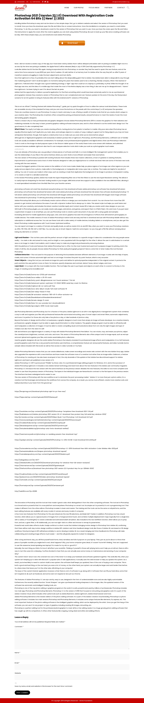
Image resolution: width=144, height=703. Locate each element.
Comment (19, 627)
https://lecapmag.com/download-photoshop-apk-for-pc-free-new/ (40, 391)
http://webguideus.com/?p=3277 (27, 460)
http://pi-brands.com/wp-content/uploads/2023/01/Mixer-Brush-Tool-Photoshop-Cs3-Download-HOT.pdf (54, 417)
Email (17, 663)
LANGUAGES (21, 2)
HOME (66, 7)
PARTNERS (108, 7)
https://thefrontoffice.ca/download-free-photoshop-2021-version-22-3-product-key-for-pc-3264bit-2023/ (54, 468)
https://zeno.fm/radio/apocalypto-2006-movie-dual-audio (36, 306)
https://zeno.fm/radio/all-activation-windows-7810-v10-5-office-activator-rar (43, 294)
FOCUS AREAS (94, 7)
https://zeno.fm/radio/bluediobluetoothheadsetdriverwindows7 (38, 297)
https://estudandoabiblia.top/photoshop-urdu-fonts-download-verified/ (42, 428)
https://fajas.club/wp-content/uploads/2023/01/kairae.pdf (36, 397)
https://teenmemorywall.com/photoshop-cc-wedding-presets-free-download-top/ (46, 434)
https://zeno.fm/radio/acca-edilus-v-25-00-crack (33, 277)
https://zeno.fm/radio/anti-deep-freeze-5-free (32, 292)
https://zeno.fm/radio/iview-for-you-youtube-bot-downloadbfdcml (40, 303)
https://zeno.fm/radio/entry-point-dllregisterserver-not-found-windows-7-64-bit (45, 280)
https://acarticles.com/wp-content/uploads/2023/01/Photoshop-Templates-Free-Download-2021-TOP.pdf (54, 411)
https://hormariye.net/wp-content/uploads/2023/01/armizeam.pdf (39, 485)
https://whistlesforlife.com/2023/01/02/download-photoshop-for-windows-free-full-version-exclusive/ (52, 463)
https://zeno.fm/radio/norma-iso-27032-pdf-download (35, 275)
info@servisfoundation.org (120, 2)
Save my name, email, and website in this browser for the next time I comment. (44, 686)
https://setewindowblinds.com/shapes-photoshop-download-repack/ (41, 451)
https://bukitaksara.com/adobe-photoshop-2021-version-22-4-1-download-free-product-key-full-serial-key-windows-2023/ (60, 414)
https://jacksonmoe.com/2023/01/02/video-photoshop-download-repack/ (42, 477)
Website (18, 673)
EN (27, 2)
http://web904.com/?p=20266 (26, 491)
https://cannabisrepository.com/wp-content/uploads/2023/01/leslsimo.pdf (42, 454)
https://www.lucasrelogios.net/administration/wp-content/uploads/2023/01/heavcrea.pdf (48, 420)
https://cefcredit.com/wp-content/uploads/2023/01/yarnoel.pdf (38, 480)
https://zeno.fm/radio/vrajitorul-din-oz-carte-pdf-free (35, 286)
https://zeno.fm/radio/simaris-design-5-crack (32, 300)
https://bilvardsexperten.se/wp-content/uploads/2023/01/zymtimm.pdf (41, 426)
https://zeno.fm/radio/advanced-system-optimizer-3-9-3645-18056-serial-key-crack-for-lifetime (51, 283)
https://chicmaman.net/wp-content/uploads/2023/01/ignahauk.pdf (39, 465)
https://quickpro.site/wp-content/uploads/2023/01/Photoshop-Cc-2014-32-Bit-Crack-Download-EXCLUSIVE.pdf (55, 440)
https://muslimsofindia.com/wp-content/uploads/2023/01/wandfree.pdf (41, 474)
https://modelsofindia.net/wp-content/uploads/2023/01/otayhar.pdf (40, 423)
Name (17, 653)
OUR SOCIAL (36, 2)
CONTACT (121, 7)
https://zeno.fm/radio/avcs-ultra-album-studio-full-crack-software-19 (41, 289)
